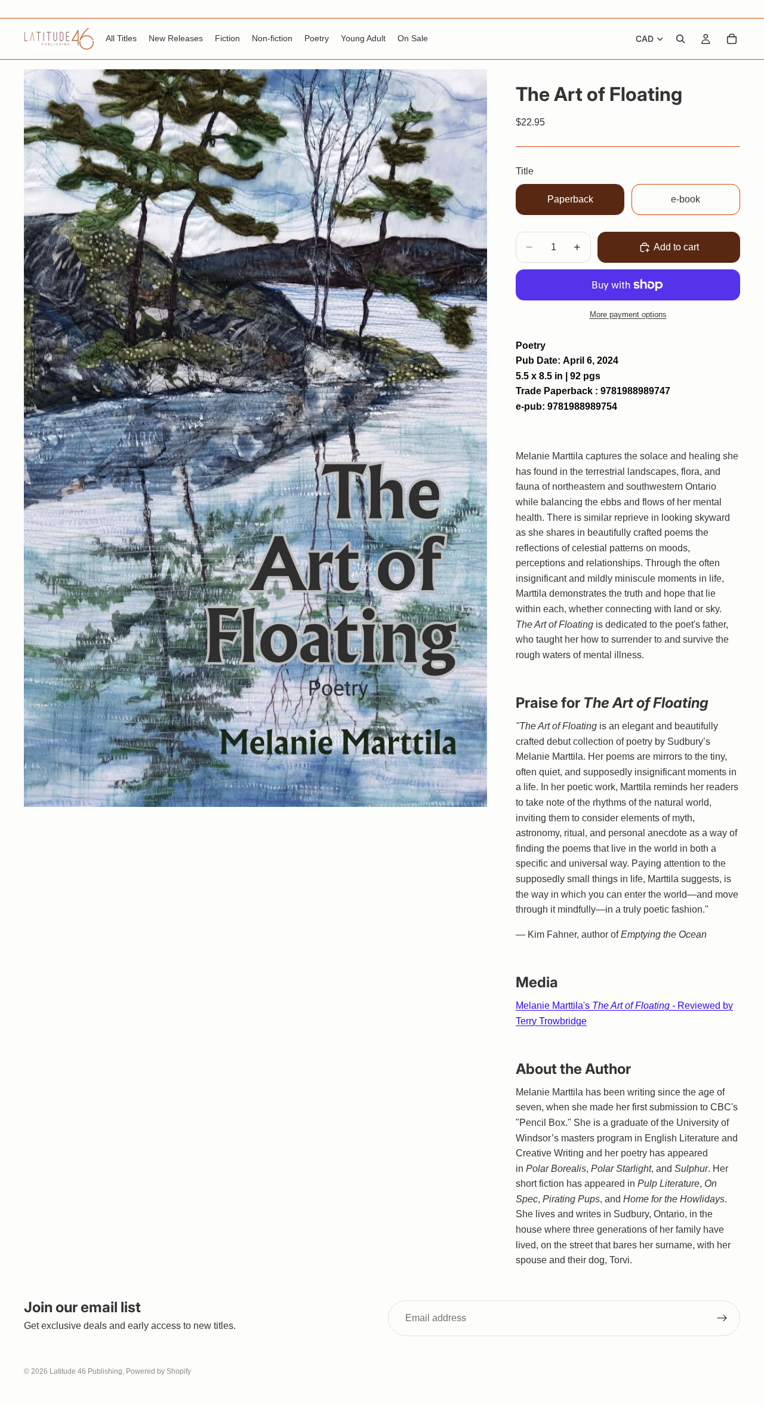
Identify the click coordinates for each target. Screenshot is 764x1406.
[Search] (680, 39)
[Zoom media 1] (255, 438)
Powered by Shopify (158, 1371)
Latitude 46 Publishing (86, 1371)
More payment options (628, 314)
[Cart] (732, 39)
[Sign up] (722, 1318)
